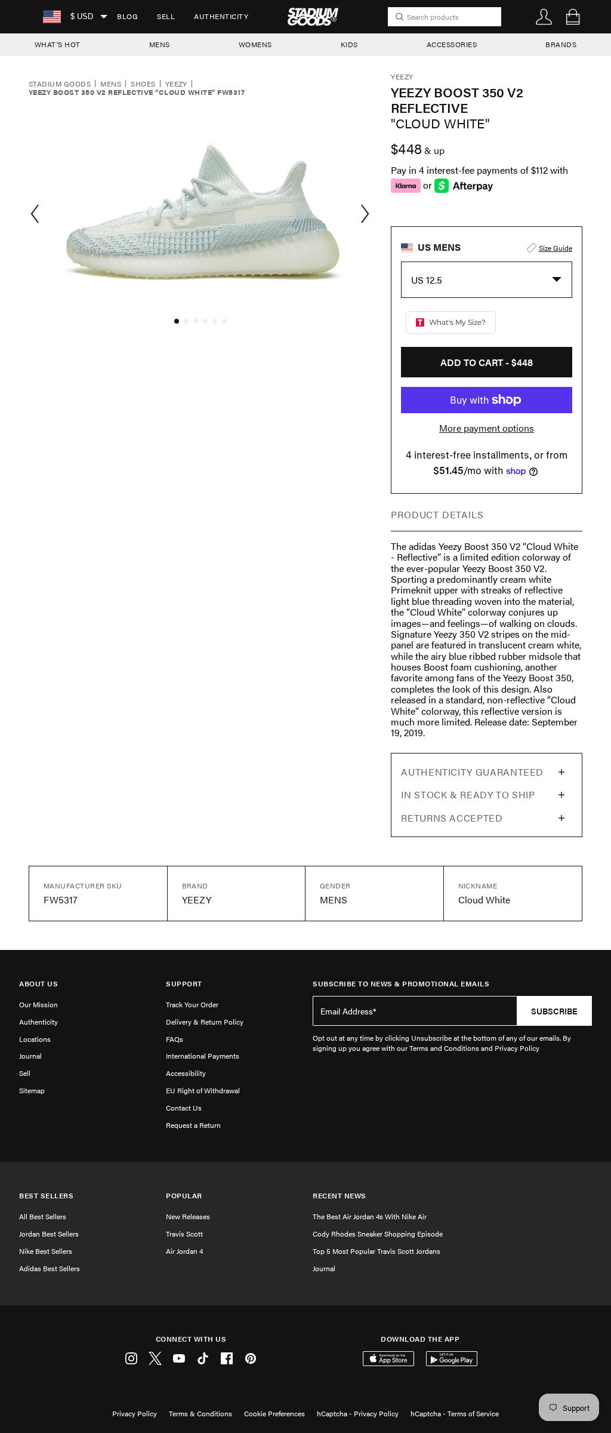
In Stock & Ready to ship (468, 794)
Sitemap (32, 1090)
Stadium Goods (60, 84)
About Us (38, 984)
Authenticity (221, 16)
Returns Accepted (451, 818)
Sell (166, 16)
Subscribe (554, 1011)
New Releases (188, 1216)
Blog (127, 16)
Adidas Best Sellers (49, 1268)
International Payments (202, 1055)
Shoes (143, 84)
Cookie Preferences (274, 1413)
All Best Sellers (42, 1216)
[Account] (544, 16)
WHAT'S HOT (58, 44)
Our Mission (38, 1004)
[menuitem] (127, 16)
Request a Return (193, 1125)
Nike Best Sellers (45, 1251)
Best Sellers (46, 1196)
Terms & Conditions (200, 1413)
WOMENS (255, 44)
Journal (30, 1055)
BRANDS (560, 44)
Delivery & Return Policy (204, 1021)
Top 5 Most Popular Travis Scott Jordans (376, 1251)
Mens (110, 84)
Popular (184, 1196)
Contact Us (184, 1107)
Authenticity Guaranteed (472, 772)
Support (184, 984)
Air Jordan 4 (184, 1251)
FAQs (174, 1039)
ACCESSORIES (452, 44)
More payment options (486, 428)
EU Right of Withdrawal (203, 1090)
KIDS (349, 44)
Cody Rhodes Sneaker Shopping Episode (378, 1233)
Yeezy (176, 84)
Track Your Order (192, 1004)
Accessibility (186, 1073)
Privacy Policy (134, 1413)
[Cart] (572, 16)
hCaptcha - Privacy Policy (358, 1413)
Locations (35, 1039)
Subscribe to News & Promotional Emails (401, 984)
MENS (159, 44)
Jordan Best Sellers (49, 1233)
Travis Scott (184, 1233)
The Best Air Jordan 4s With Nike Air (370, 1216)
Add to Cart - (486, 362)
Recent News (339, 1196)
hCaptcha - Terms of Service (455, 1413)
